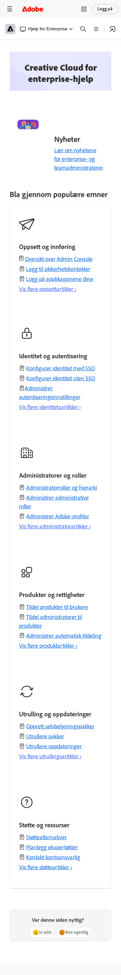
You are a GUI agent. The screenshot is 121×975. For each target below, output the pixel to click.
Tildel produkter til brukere (57, 607)
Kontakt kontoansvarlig (53, 857)
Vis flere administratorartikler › (55, 526)
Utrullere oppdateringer (54, 746)
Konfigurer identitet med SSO (60, 368)
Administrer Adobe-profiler (57, 516)
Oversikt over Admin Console (59, 259)
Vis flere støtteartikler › (45, 867)
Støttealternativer (46, 837)
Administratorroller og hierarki (61, 487)
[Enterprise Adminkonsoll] (112, 29)
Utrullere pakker (45, 736)
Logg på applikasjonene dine (59, 279)
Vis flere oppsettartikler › (47, 289)
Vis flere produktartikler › (48, 645)
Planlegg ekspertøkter (52, 847)
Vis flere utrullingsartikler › (50, 756)
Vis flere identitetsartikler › (50, 407)
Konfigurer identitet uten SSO (60, 378)
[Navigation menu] (9, 9)
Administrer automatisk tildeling (63, 635)
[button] (84, 9)
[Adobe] (32, 9)
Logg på (105, 9)
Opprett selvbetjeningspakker (60, 726)
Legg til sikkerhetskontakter (58, 269)
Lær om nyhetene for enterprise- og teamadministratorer (78, 159)
